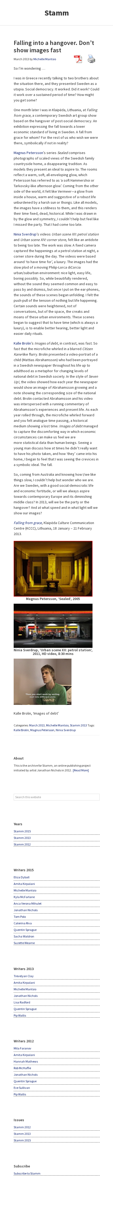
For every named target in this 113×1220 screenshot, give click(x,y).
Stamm (56, 13)
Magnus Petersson (28, 152)
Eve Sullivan (22, 1088)
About (19, 758)
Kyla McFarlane (24, 897)
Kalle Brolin (22, 343)
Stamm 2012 (22, 844)
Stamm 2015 (22, 831)
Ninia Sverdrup (25, 234)
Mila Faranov (22, 1048)
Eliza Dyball (21, 877)
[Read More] (81, 770)
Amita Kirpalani (24, 884)
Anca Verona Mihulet (28, 903)
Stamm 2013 (78, 725)
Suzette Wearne (24, 943)
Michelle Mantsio (57, 725)
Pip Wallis (20, 1015)
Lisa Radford (22, 1002)
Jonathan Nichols (26, 910)
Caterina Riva (23, 923)
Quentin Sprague (25, 930)
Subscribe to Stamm (27, 1173)
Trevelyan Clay (24, 976)
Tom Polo (20, 917)
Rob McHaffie (22, 1068)
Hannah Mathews (26, 1061)
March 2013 (37, 725)
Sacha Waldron (24, 936)
